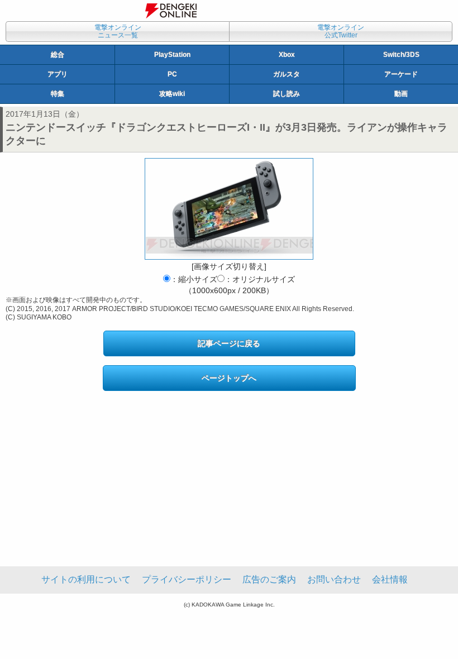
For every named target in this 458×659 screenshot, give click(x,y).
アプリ (57, 74)
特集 (57, 94)
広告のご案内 (269, 579)
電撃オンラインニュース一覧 (117, 31)
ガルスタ (286, 74)
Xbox (287, 55)
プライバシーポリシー (186, 579)
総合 (57, 55)
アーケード (401, 74)
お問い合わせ (334, 579)
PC (172, 74)
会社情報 (390, 579)
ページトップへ (229, 378)
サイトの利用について (86, 579)
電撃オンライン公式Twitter (340, 31)
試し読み (286, 94)
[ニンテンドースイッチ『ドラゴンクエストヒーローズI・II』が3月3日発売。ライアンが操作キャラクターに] (229, 209)
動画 (401, 94)
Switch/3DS (401, 55)
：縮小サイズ (193, 279)
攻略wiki (172, 94)
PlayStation (172, 55)
